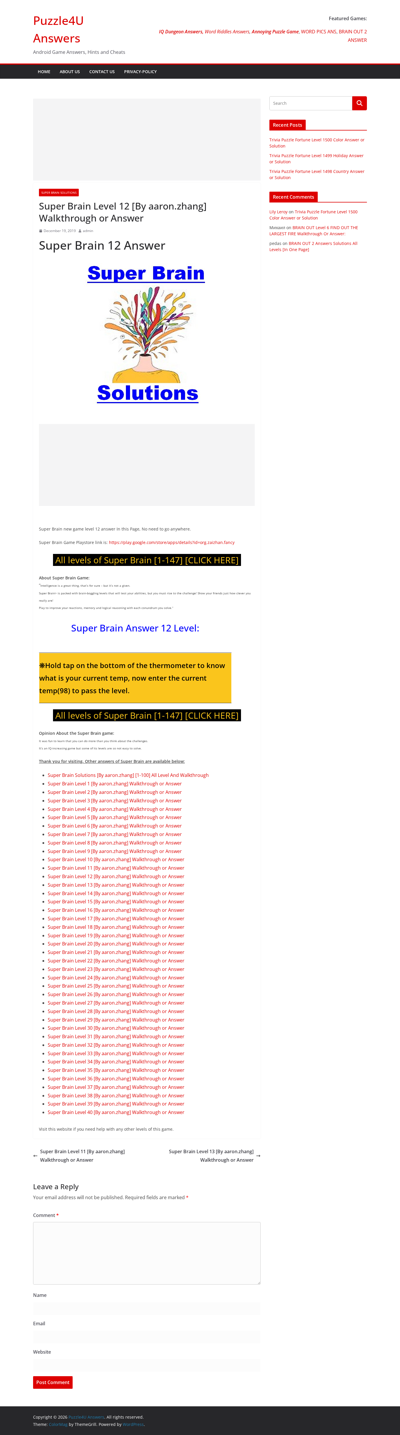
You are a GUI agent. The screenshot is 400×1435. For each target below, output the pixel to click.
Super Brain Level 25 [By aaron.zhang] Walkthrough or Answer (116, 986)
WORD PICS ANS (318, 31)
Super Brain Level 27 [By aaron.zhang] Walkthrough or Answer (116, 1003)
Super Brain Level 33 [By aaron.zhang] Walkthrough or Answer (116, 1053)
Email (39, 1323)
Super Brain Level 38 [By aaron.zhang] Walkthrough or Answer (116, 1095)
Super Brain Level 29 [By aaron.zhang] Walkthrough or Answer (116, 1020)
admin (88, 230)
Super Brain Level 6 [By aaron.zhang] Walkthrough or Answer (115, 826)
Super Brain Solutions (58, 192)
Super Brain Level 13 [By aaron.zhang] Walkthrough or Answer (116, 885)
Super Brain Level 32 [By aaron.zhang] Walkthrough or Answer (116, 1045)
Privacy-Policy (140, 71)
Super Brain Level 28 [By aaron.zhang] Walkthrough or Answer (116, 1011)
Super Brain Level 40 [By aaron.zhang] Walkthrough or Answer (116, 1112)
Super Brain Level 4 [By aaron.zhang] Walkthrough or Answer (115, 809)
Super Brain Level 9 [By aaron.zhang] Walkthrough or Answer (115, 851)
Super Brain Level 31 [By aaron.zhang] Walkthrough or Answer (116, 1036)
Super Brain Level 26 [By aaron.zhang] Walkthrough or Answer (116, 994)
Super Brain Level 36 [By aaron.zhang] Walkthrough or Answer (116, 1078)
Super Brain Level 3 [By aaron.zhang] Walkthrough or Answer (115, 800)
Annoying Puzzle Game (275, 31)
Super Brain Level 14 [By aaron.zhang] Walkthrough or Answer (116, 893)
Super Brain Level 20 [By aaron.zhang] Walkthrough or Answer (116, 943)
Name (40, 1295)
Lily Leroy (278, 211)
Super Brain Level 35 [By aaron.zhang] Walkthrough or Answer (116, 1070)
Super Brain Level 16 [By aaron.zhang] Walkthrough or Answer (116, 910)
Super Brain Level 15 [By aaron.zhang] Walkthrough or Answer (116, 901)
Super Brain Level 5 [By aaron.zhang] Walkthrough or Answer (115, 817)
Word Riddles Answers (226, 31)
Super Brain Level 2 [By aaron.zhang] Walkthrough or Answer (115, 792)
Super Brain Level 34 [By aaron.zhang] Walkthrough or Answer (116, 1061)
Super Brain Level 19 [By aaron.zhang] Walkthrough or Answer (116, 935)
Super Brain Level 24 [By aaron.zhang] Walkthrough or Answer (116, 977)
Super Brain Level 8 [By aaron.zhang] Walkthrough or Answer (115, 843)
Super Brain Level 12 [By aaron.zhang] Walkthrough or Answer (116, 876)
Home (44, 71)
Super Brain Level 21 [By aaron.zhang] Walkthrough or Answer (116, 952)
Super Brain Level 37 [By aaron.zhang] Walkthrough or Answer (116, 1087)
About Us (70, 71)
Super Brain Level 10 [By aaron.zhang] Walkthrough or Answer (116, 859)
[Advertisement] (147, 140)
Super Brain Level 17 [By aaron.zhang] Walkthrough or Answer (116, 918)
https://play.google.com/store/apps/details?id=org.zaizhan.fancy (171, 542)
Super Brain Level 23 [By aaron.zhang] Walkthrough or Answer (116, 969)
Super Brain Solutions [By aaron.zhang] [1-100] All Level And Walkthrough (128, 775)
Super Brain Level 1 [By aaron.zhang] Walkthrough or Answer (115, 783)
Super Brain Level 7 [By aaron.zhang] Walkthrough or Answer (115, 834)
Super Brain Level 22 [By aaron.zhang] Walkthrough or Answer (116, 960)
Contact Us (102, 71)
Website (42, 1352)
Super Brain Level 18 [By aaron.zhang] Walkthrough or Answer (116, 927)
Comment (46, 1215)
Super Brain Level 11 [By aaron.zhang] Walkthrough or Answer (116, 868)
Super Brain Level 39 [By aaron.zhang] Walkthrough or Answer (116, 1104)
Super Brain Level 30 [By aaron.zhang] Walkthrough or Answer (116, 1028)
